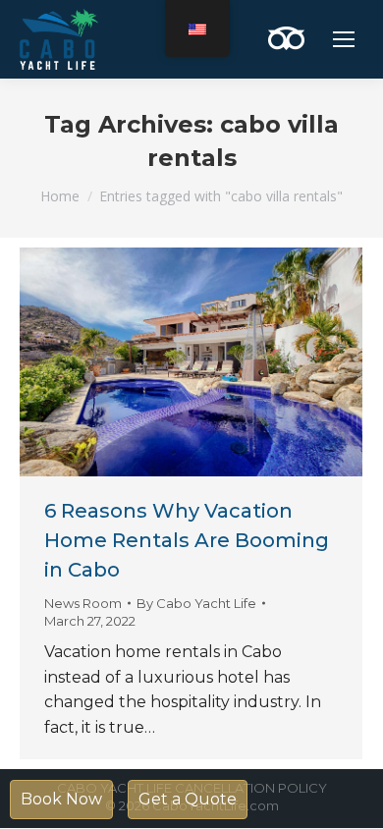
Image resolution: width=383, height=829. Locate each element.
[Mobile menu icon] (343, 39)
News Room (83, 603)
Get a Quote (187, 799)
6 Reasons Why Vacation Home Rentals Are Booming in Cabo (186, 540)
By (196, 603)
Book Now (61, 799)
